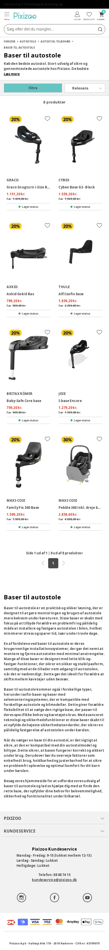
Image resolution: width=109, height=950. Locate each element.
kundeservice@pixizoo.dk (54, 880)
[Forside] (25, 15)
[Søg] (100, 29)
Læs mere (12, 74)
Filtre (33, 88)
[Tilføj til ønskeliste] (47, 118)
